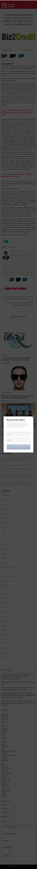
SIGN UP (18, 447)
